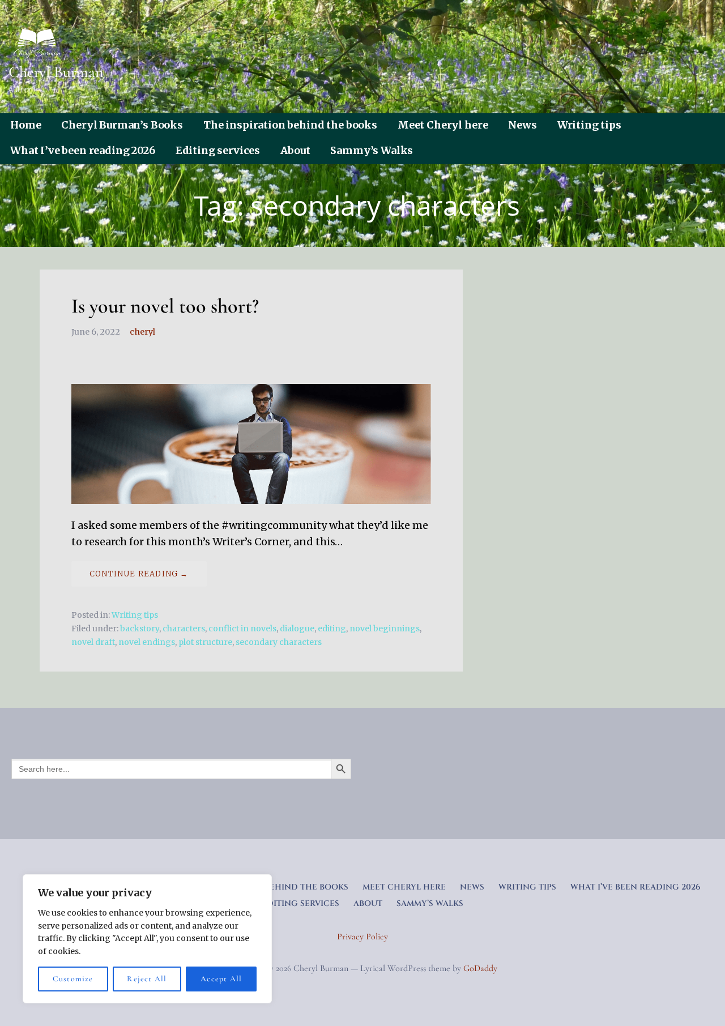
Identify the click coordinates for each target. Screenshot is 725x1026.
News (522, 124)
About (295, 150)
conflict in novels (242, 628)
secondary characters (279, 642)
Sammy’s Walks (371, 150)
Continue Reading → (139, 574)
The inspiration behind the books (290, 124)
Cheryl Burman (56, 72)
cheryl (142, 332)
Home (25, 124)
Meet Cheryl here (443, 124)
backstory (139, 628)
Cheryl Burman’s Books (122, 124)
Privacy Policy (362, 936)
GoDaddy (480, 968)
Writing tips (589, 124)
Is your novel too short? (165, 306)
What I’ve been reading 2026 (82, 150)
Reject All (147, 979)
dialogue (297, 628)
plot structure (205, 642)
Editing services (218, 150)
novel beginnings (384, 628)
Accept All (221, 979)
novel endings (146, 642)
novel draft (93, 642)
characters (184, 628)
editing (332, 628)
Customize (73, 979)
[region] (147, 938)
